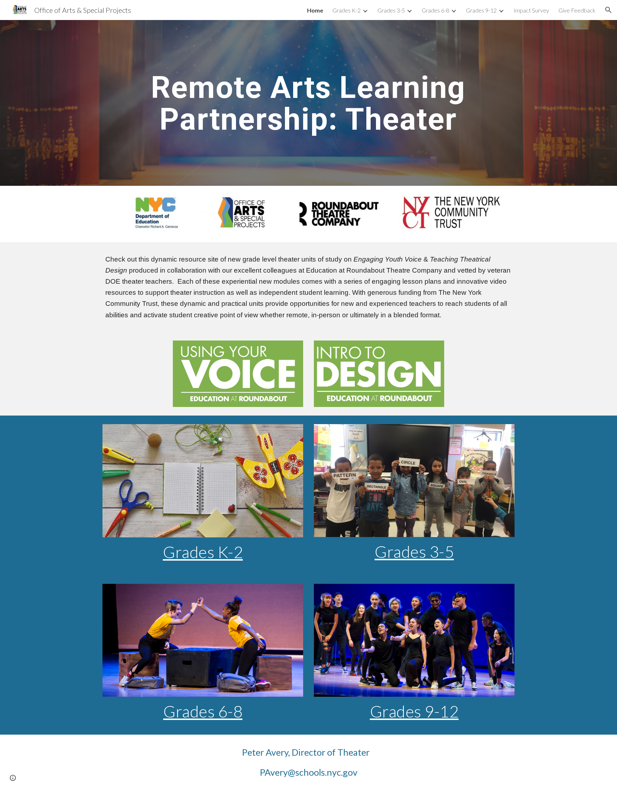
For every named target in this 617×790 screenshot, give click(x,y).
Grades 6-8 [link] (435, 10)
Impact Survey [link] (531, 10)
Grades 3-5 (414, 551)
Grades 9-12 (414, 711)
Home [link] (315, 10)
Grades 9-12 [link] (481, 10)
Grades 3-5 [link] (391, 10)
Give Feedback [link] (577, 10)
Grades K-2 (203, 552)
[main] (308, 103)
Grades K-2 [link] (346, 10)
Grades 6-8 (202, 711)
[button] (608, 10)
